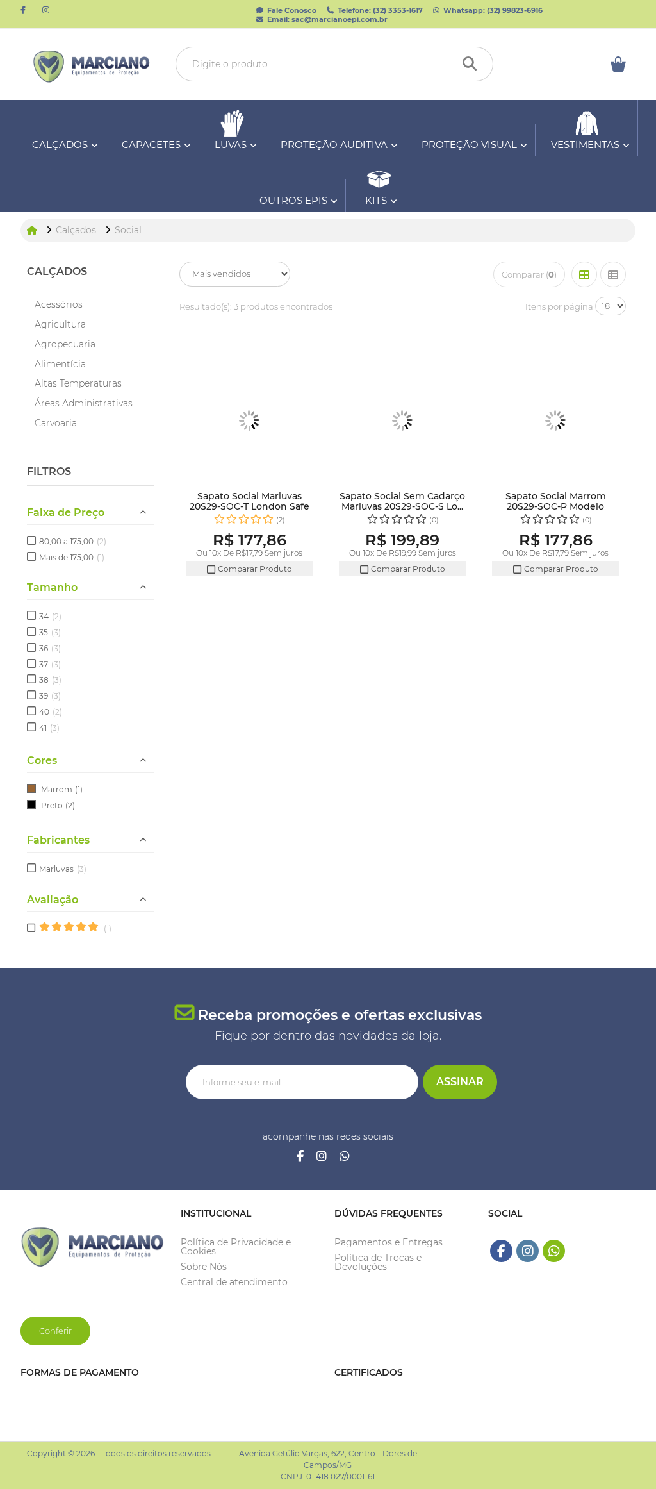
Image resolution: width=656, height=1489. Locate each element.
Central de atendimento (234, 1281)
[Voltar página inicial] (33, 230)
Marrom (56, 789)
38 (50, 680)
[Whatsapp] (345, 1157)
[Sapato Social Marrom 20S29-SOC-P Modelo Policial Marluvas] (555, 421)
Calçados (57, 271)
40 (50, 712)
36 (50, 648)
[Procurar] (473, 64)
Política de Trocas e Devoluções (378, 1262)
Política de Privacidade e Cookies (236, 1247)
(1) (79, 789)
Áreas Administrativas (84, 403)
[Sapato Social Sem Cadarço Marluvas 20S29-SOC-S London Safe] (402, 421)
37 (50, 664)
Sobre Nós (204, 1266)
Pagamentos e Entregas (388, 1242)
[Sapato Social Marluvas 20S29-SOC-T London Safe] (249, 421)
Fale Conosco (290, 10)
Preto (52, 805)
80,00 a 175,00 (72, 541)
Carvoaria (56, 423)
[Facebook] (300, 1157)
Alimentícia (60, 364)
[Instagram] (321, 1157)
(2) (70, 805)
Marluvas (62, 869)
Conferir (55, 1331)
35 (50, 632)
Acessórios (59, 304)
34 (50, 616)
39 (50, 696)
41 (49, 728)
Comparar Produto (254, 569)
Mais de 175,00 (71, 557)
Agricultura (60, 324)
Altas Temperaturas (78, 383)
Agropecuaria (65, 344)
